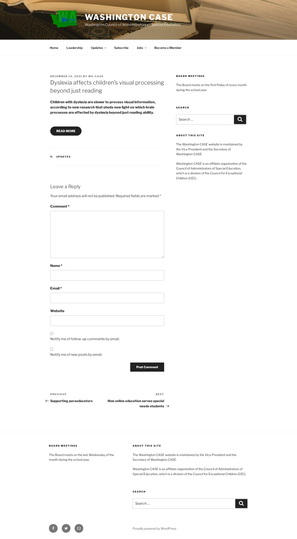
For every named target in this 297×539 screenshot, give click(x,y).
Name (56, 266)
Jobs (140, 48)
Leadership (75, 48)
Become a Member (168, 48)
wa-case (95, 76)
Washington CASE (129, 17)
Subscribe (121, 48)
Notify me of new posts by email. (76, 355)
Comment (60, 206)
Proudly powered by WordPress (154, 528)
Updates (97, 48)
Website (57, 311)
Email (56, 288)
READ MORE (65, 131)
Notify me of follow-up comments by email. (85, 339)
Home (54, 48)
